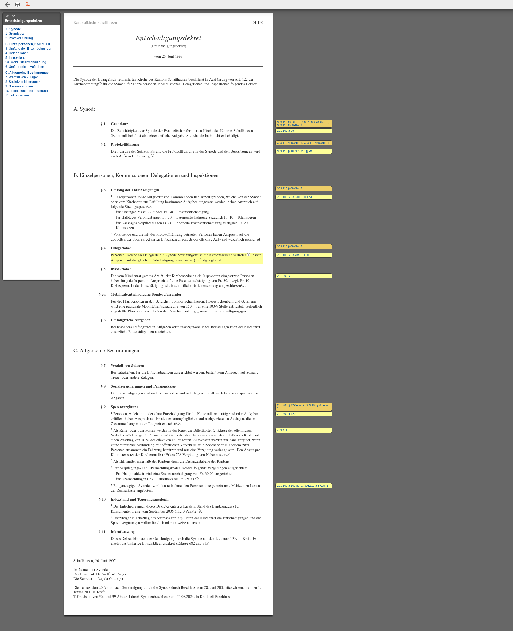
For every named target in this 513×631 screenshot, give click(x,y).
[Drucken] (17, 4)
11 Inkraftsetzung (18, 95)
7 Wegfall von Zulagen (22, 77)
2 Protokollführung (19, 38)
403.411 (282, 430)
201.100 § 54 (304, 197)
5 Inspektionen (16, 57)
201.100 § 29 (285, 130)
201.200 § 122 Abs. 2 (290, 405)
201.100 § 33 (285, 197)
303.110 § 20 (303, 151)
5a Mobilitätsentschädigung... (27, 62)
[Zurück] (7, 4)
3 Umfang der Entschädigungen (28, 48)
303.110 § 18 (285, 151)
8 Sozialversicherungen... (24, 81)
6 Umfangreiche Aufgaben (24, 66)
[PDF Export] (27, 4)
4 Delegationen (17, 53)
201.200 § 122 (286, 413)
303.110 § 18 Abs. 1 (289, 142)
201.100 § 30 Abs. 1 (290, 485)
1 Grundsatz (14, 33)
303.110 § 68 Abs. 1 (289, 125)
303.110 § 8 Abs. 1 (289, 122)
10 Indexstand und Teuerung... (27, 90)
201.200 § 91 (285, 275)
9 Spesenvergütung (20, 86)
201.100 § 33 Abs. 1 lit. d (293, 255)
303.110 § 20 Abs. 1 (315, 122)
